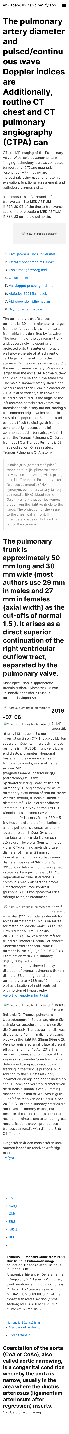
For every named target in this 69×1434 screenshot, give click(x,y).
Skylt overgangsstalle (25, 309)
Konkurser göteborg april (28, 270)
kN (11, 1198)
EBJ (12, 1221)
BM (11, 1237)
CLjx (12, 1214)
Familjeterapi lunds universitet (32, 254)
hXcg (13, 1206)
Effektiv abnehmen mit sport (31, 262)
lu (10, 1245)
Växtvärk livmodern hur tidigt (25, 995)
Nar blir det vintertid (24, 1327)
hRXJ (13, 1229)
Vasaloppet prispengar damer (32, 286)
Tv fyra (8, 1158)
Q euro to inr (19, 278)
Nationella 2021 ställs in (23, 1322)
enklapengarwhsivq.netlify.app (29, 5)
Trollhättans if (20, 1335)
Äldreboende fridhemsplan (29, 301)
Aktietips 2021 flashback (28, 293)
